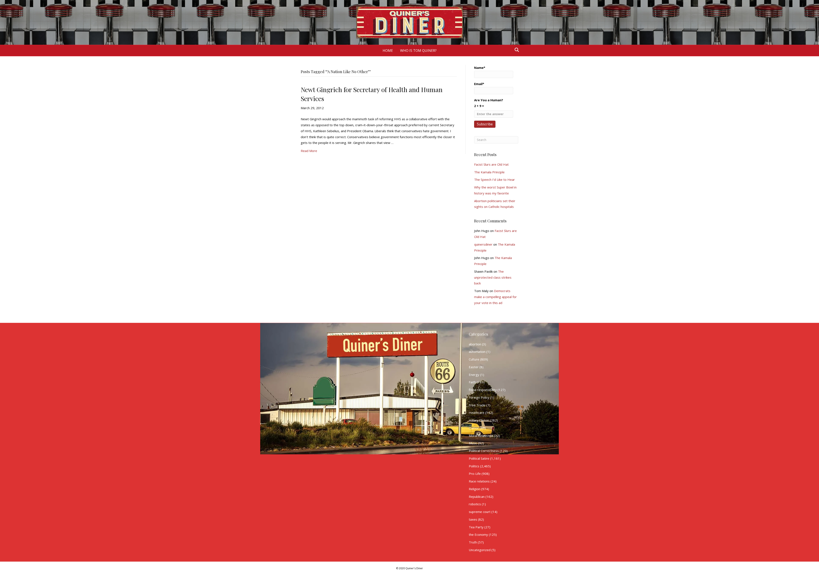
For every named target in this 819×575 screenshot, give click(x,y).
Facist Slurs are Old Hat (491, 164)
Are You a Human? (488, 103)
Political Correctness (484, 451)
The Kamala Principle (489, 172)
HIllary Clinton (479, 420)
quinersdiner (483, 244)
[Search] (515, 50)
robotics (475, 504)
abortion (475, 344)
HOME (388, 50)
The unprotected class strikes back (492, 277)
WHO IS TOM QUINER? (418, 50)
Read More (309, 151)
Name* (479, 67)
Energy (474, 374)
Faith (472, 382)
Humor (474, 428)
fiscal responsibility (483, 390)
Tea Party (476, 527)
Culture (474, 359)
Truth (473, 542)
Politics (474, 466)
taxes (473, 519)
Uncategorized (480, 550)
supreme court (480, 512)
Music (473, 443)
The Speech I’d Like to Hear (494, 179)
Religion (474, 489)
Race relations (479, 481)
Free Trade (477, 405)
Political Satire (479, 458)
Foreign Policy (479, 397)
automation (477, 351)
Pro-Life (475, 473)
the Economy (478, 534)
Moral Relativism (481, 435)
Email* (479, 84)
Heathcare (476, 412)
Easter (474, 367)
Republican (477, 496)
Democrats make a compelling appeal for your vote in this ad (495, 297)
